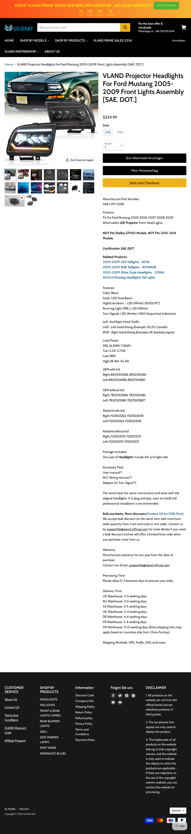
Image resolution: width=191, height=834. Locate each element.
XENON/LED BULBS (53, 753)
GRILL (44, 731)
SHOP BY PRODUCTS (70, 40)
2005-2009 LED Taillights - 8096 (126, 262)
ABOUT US (52, 51)
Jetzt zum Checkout (144, 183)
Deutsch (176, 810)
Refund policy (84, 718)
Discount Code (84, 695)
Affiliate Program (15, 740)
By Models (10, 808)
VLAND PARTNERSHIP (21, 51)
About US (11, 699)
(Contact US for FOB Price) (165, 514)
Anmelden (178, 40)
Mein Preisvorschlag (144, 170)
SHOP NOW (166, 5)
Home (9, 64)
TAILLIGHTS (47, 705)
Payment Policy (85, 740)
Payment (24, 808)
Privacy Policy (84, 723)
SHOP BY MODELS (33, 40)
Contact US (12, 707)
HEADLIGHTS (48, 699)
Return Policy (83, 712)
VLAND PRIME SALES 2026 (112, 40)
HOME (9, 40)
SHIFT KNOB (48, 747)
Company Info (84, 701)
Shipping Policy (85, 706)
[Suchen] (125, 27)
